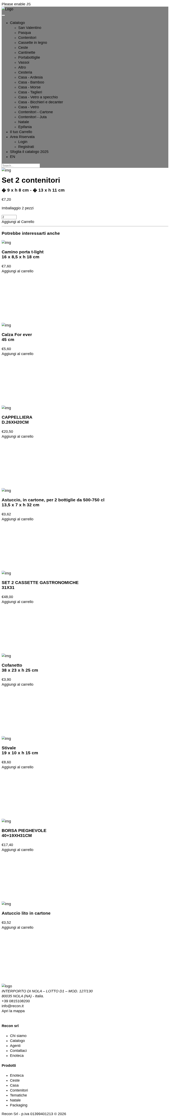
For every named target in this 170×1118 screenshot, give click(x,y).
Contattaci (18, 1051)
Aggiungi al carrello (17, 271)
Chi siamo (18, 1036)
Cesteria (25, 72)
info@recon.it (13, 1006)
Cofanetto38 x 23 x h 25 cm (20, 667)
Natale (23, 122)
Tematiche (18, 1095)
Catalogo (17, 1041)
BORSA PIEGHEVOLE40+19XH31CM (24, 833)
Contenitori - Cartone (35, 112)
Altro (22, 67)
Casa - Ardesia (30, 77)
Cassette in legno (32, 43)
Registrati (26, 147)
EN (12, 157)
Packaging (18, 1105)
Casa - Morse (29, 87)
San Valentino (29, 28)
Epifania (25, 127)
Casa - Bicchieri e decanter (40, 102)
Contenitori (27, 38)
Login (22, 142)
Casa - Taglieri (30, 92)
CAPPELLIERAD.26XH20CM (17, 419)
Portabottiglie (29, 57)
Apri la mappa (13, 1011)
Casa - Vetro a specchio (38, 97)
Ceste (23, 47)
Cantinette (26, 52)
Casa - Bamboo (31, 82)
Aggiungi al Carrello (18, 222)
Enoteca (17, 1056)
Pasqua (24, 33)
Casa (14, 1085)
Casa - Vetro (28, 107)
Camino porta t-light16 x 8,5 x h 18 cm (23, 254)
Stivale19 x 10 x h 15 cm (20, 750)
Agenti (15, 1046)
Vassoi (23, 62)
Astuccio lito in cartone (26, 913)
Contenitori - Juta (32, 117)
